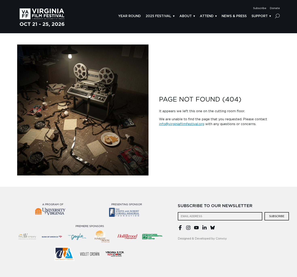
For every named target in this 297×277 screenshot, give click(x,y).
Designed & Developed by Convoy (202, 238)
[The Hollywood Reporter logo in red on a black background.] (127, 236)
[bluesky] (212, 229)
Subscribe (276, 216)
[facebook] (180, 229)
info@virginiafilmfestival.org (181, 124)
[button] (259, 8)
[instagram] (188, 229)
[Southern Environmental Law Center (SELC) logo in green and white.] (152, 236)
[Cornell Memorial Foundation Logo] (126, 213)
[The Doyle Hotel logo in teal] (77, 236)
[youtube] (196, 229)
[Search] (277, 15)
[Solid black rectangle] (90, 254)
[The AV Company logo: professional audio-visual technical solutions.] (27, 236)
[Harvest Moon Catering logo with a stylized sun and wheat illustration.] (102, 236)
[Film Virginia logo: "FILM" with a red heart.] (115, 254)
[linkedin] (204, 229)
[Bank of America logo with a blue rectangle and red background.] (52, 236)
